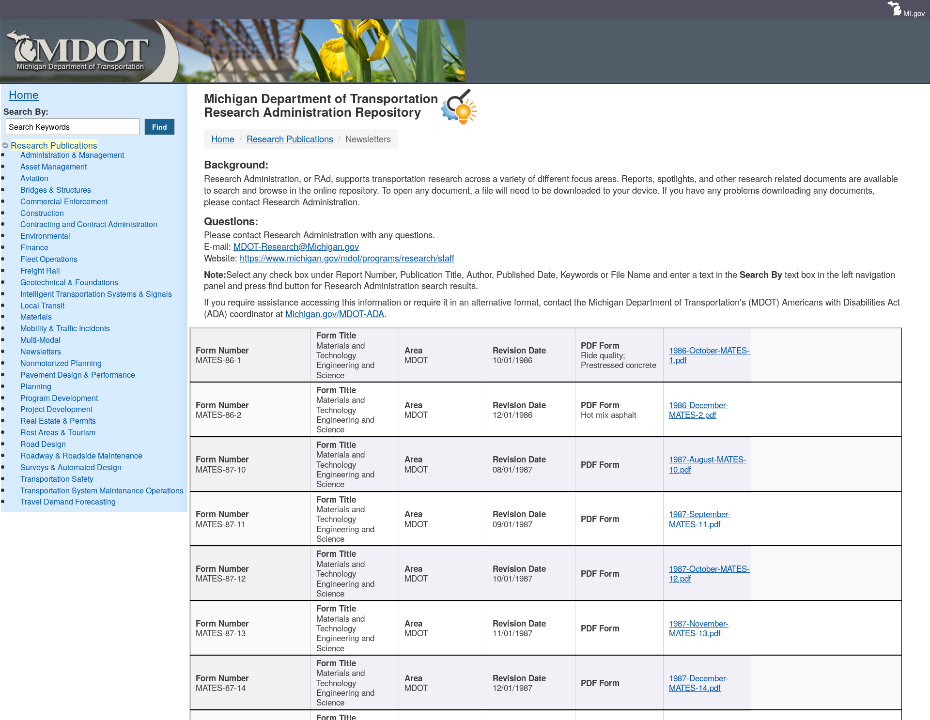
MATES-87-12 (221, 578)
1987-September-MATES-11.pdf (700, 518)
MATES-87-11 (221, 524)
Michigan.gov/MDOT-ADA (334, 313)
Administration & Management (72, 154)
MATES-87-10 (221, 469)
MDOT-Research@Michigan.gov (296, 246)
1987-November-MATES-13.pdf (698, 628)
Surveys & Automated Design (71, 467)
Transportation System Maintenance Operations (102, 490)
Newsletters (40, 351)
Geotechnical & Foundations (69, 282)
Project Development (56, 408)
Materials (36, 316)
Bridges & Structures (55, 189)
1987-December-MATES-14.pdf (698, 682)
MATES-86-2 (218, 414)
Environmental (45, 235)
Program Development (59, 397)
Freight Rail (40, 270)
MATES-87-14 (221, 687)
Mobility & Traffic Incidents (65, 328)
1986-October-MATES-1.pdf (709, 355)
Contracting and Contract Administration (88, 224)
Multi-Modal (40, 339)
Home (24, 94)
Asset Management (53, 166)
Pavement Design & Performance (77, 374)
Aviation (34, 178)
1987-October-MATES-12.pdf (709, 573)
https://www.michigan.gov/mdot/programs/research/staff (347, 257)
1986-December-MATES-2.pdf (698, 409)
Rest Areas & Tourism (57, 432)
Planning (35, 386)
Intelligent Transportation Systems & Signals (96, 293)
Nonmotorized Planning (61, 362)
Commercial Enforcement (64, 201)
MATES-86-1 (218, 360)
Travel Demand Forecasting (68, 501)
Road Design (43, 443)
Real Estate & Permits (58, 420)
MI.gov (914, 13)
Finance (34, 247)
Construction (42, 212)
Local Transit (42, 305)
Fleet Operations (49, 258)
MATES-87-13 (221, 633)
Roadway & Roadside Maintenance (81, 455)
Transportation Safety (56, 478)
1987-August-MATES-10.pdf (707, 464)
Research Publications (54, 145)
